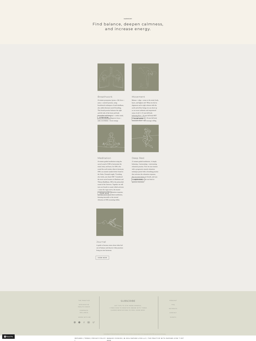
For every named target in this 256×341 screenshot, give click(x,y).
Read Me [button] (9, 337)
